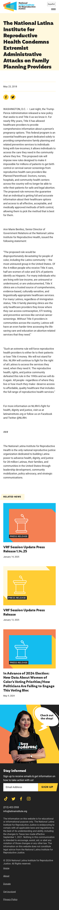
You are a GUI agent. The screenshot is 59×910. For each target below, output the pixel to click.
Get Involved (9, 891)
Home (6, 868)
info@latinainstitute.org (15, 811)
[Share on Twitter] (12, 97)
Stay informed (14, 771)
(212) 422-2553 (11, 807)
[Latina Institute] (19, 6)
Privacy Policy (10, 899)
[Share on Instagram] (28, 798)
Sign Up (47, 787)
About (6, 876)
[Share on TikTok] (6, 798)
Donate (7, 884)
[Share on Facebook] (6, 97)
